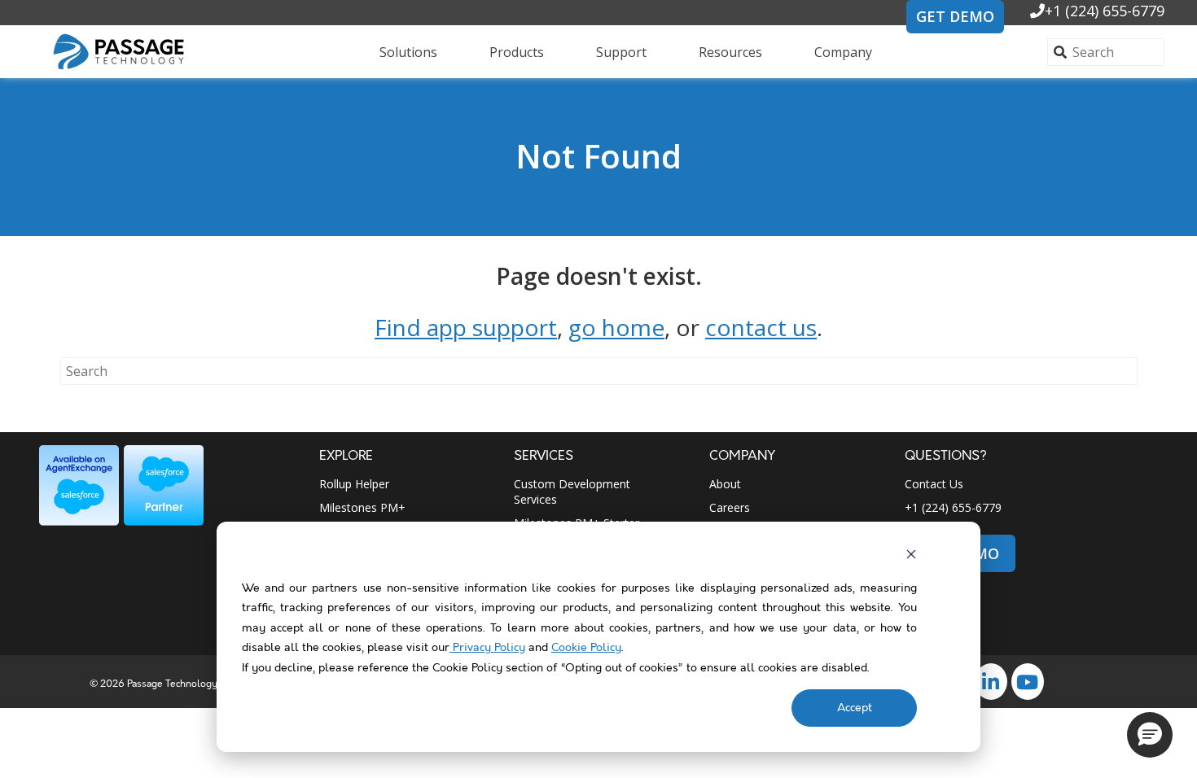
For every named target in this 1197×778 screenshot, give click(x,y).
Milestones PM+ (362, 507)
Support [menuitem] (621, 52)
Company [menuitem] (843, 52)
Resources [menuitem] (730, 52)
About (725, 484)
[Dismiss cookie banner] (911, 557)
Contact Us (934, 484)
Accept (854, 708)
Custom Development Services (572, 491)
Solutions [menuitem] (408, 52)
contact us (761, 327)
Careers (729, 507)
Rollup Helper (354, 484)
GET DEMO (955, 16)
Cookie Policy (586, 647)
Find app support (466, 327)
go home (616, 327)
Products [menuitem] (516, 52)
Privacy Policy (487, 647)
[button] (1150, 735)
